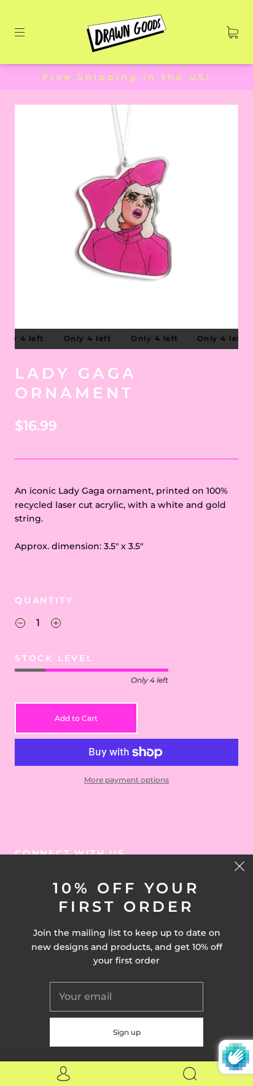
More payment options (126, 779)
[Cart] (232, 32)
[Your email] (126, 997)
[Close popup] (239, 868)
